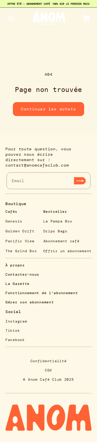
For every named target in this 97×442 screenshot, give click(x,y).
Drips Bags (55, 231)
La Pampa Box (57, 221)
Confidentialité (48, 361)
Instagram (16, 321)
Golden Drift (20, 231)
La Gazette (17, 283)
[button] (87, 19)
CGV (48, 370)
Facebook (15, 339)
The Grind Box (21, 251)
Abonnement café (61, 241)
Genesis (13, 221)
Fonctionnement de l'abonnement (41, 293)
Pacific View (20, 241)
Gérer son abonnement (29, 302)
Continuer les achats (48, 109)
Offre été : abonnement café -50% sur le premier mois (48, 3)
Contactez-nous (22, 274)
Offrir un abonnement (67, 251)
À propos (15, 265)
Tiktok (12, 330)
